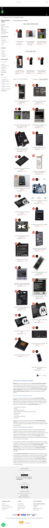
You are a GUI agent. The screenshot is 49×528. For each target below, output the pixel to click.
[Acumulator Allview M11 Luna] (19, 33)
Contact (3, 509)
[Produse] (2, 8)
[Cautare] (47, 2)
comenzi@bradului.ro (25, 497)
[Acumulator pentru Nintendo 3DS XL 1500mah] (22, 161)
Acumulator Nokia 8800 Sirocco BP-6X (22, 354)
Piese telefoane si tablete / (7, 17)
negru (3, 51)
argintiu (3, 56)
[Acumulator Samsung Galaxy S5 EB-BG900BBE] (39, 358)
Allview (3, 68)
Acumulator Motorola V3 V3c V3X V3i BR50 (22, 331)
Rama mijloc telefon (4, 32)
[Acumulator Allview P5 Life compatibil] (39, 215)
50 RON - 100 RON (5, 81)
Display (2, 28)
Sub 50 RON (4, 79)
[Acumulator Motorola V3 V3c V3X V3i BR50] (22, 322)
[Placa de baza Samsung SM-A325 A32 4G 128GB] (39, 188)
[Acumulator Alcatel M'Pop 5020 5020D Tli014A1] (39, 92)
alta (3, 45)
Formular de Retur (21, 508)
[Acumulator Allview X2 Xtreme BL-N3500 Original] (22, 226)
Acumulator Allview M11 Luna (20, 42)
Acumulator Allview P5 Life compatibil (39, 224)
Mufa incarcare (4, 29)
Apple (3, 70)
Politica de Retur (21, 505)
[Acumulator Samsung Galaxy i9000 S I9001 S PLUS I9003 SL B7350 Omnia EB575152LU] (22, 274)
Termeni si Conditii (5, 505)
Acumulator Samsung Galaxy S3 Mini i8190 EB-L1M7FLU (39, 296)
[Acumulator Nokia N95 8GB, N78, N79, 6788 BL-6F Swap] (41, 34)
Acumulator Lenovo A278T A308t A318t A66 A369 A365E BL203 (39, 249)
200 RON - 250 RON (5, 89)
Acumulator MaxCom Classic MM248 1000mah (30, 42)
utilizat (3, 40)
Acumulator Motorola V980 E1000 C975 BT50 (22, 212)
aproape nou (4, 42)
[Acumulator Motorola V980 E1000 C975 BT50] (22, 202)
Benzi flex (3, 25)
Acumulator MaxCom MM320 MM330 (41, 71)
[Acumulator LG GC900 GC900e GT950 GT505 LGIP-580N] (22, 298)
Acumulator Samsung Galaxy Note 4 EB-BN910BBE (39, 272)
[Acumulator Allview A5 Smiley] (22, 250)
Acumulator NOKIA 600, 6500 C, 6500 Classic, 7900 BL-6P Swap (22, 125)
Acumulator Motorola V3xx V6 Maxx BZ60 (39, 320)
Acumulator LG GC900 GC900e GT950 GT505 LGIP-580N (22, 308)
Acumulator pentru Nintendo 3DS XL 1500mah (22, 169)
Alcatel (3, 67)
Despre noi (4, 503)
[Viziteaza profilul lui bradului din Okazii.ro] (21, 523)
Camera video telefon (5, 26)
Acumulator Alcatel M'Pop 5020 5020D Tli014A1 (39, 102)
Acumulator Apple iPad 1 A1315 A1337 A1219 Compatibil (22, 149)
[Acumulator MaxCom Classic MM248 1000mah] (30, 33)
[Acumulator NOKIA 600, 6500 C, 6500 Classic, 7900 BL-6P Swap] (22, 115)
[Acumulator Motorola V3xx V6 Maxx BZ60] (39, 310)
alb (2, 50)
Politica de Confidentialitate (7, 506)
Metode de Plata (21, 503)
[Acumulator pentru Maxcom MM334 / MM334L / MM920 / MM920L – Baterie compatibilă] (30, 62)
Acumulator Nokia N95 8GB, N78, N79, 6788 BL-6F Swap (41, 42)
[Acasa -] (7, 10)
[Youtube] (24, 487)
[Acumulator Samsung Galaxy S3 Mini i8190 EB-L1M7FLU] (39, 286)
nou (3, 39)
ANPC (19, 509)
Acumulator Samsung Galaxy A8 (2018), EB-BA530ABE (39, 172)
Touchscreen (3, 33)
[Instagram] (27, 487)
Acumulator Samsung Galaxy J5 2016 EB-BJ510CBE (22, 102)
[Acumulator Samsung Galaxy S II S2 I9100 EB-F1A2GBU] (39, 115)
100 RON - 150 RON (5, 83)
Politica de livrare (5, 508)
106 (44, 375)
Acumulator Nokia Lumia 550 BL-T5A (39, 343)
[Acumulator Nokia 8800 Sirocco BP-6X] (22, 345)
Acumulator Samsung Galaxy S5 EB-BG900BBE (39, 368)
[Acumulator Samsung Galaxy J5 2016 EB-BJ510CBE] (22, 92)
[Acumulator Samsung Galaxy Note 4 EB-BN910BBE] (39, 263)
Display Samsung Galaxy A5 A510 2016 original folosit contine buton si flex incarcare (19, 71)
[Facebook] (22, 487)
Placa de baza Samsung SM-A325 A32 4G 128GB (39, 201)
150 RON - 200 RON (5, 86)
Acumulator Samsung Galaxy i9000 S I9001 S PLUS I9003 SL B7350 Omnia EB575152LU (22, 284)
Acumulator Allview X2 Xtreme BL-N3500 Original (22, 236)
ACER (3, 64)
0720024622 (25, 495)
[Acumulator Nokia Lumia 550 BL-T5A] (39, 334)
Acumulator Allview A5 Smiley (22, 259)
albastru (3, 54)
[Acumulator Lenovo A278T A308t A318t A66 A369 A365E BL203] (39, 239)
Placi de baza (3, 31)
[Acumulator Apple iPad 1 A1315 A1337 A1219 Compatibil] (22, 139)
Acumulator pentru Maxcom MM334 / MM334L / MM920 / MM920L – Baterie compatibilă (31, 71)
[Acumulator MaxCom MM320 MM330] (41, 62)
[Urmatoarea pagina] (46, 375)
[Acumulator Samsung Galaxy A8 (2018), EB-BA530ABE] (39, 162)
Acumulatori (3, 24)
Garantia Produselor (21, 506)
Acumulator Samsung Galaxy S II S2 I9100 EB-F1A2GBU (39, 125)
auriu (3, 53)
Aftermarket (4, 65)
